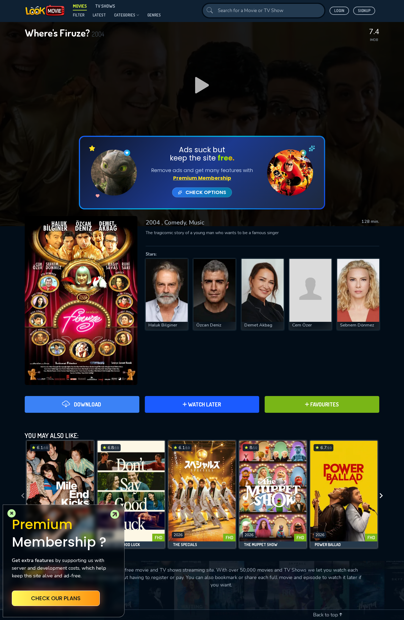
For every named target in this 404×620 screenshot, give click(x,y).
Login (339, 10)
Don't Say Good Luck (121, 545)
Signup (364, 10)
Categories (124, 15)
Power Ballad (328, 545)
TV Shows (105, 6)
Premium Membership (202, 178)
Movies (80, 6)
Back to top (326, 614)
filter (78, 15)
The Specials (185, 545)
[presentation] (21, 495)
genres (154, 15)
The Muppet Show (260, 545)
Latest (99, 15)
